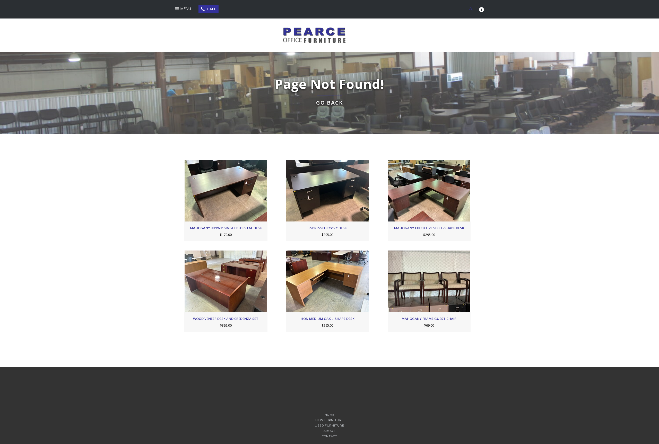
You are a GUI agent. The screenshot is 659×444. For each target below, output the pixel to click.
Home (329, 414)
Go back (329, 102)
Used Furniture (329, 425)
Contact (329, 436)
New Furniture (329, 420)
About (329, 431)
